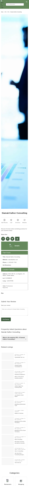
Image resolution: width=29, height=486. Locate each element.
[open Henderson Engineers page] (7, 375)
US (5, 11)
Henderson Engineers (20, 374)
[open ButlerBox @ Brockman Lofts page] (7, 403)
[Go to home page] (3, 4)
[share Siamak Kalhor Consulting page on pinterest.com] (8, 239)
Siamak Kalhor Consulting (16, 11)
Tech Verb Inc (18, 462)
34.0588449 (8, 278)
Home (2, 11)
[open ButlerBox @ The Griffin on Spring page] (7, 420)
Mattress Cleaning (19, 413)
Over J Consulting (19, 451)
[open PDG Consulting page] (7, 440)
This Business (9, 285)
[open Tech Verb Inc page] (7, 461)
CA (8, 11)
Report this (5, 287)
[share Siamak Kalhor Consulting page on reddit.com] (17, 239)
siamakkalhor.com (13, 259)
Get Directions (7, 265)
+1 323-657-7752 (12, 262)
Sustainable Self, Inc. (20, 357)
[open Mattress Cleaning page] (7, 412)
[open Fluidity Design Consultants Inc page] (7, 365)
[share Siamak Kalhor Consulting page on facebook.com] (3, 239)
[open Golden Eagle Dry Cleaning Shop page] (7, 385)
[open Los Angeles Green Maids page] (7, 394)
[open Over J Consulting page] (7, 452)
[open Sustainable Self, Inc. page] (7, 356)
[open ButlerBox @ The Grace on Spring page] (7, 430)
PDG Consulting (18, 439)
